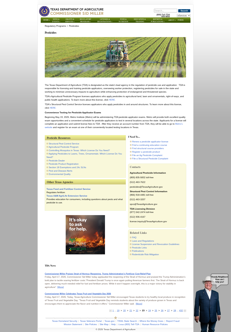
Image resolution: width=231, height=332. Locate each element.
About (172, 20)
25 (156, 310)
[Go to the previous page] (111, 310)
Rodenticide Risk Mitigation (145, 254)
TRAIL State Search (127, 321)
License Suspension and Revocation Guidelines (155, 244)
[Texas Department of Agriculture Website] (71, 11)
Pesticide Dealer (57, 160)
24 (149, 310)
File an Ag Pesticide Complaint (147, 155)
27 (168, 310)
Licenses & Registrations (104, 20)
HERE (112, 100)
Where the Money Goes (151, 321)
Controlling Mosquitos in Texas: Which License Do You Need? (79, 150)
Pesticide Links (139, 247)
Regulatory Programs (85, 20)
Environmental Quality (60, 174)
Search (184, 10)
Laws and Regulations (143, 241)
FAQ (134, 237)
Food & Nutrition (123, 20)
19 (118, 310)
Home (46, 20)
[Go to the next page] (185, 310)
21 (130, 310)
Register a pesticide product (146, 152)
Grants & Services (70, 20)
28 (174, 310)
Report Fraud (172, 321)
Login (158, 329)
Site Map (104, 324)
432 (181, 310)
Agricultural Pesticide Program (64, 147)
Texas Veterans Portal (91, 321)
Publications (138, 251)
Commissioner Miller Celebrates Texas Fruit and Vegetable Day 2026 (78, 294)
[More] (60, 287)
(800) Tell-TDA (132, 324)
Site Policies (91, 324)
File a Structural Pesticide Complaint (150, 158)
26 (162, 310)
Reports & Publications (158, 20)
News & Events (56, 20)
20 (124, 310)
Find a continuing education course (149, 145)
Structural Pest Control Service (64, 143)
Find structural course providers (148, 148)
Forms (181, 20)
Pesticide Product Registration (64, 164)
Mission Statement (73, 324)
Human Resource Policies (155, 324)
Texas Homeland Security (64, 321)
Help (113, 324)
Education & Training (140, 20)
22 (137, 310)
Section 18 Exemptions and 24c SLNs (67, 167)
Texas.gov (109, 321)
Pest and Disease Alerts (60, 171)
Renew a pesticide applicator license (150, 141)
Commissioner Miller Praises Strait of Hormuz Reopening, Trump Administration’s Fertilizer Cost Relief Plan (98, 274)
